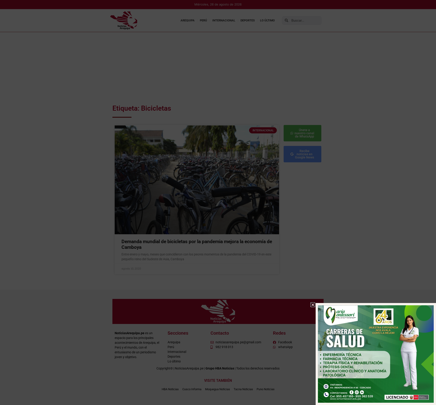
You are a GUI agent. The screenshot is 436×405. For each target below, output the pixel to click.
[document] (218, 202)
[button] (313, 304)
